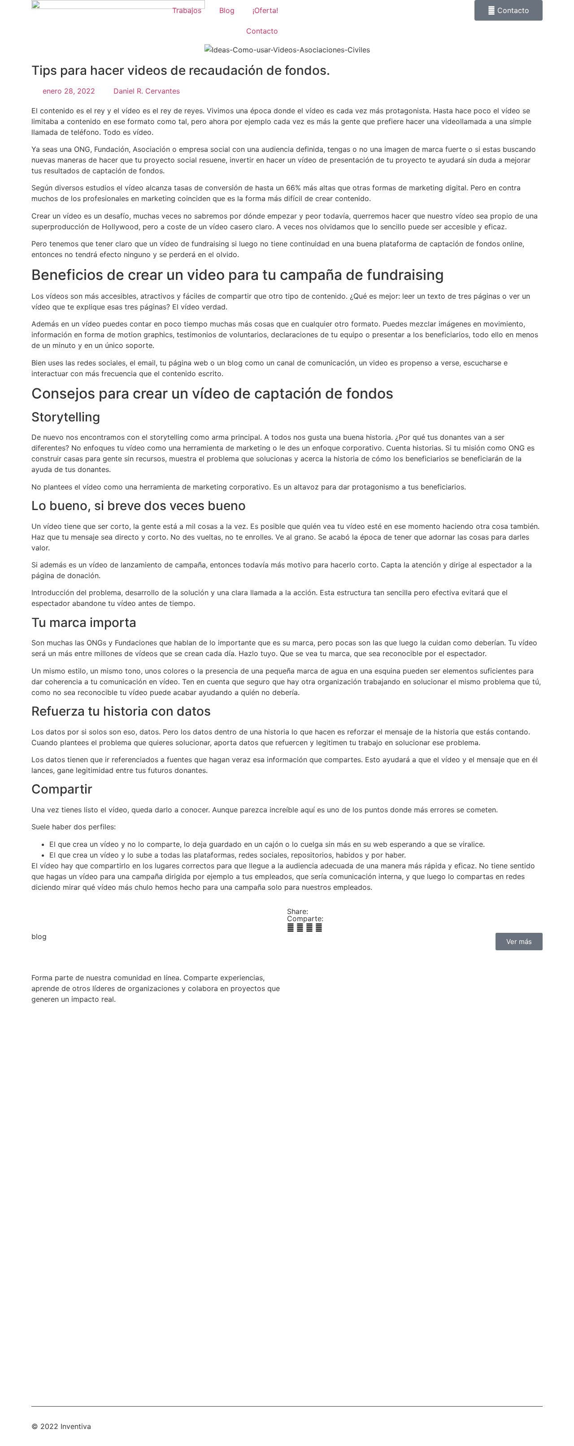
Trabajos (186, 10)
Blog (227, 10)
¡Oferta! (265, 10)
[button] (290, 927)
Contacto (262, 30)
